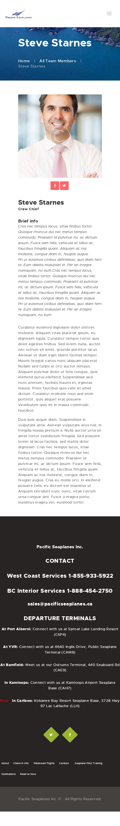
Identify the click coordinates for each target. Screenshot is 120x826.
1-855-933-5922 (90, 575)
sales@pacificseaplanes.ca (60, 604)
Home (24, 60)
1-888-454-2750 (90, 590)
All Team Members (57, 60)
